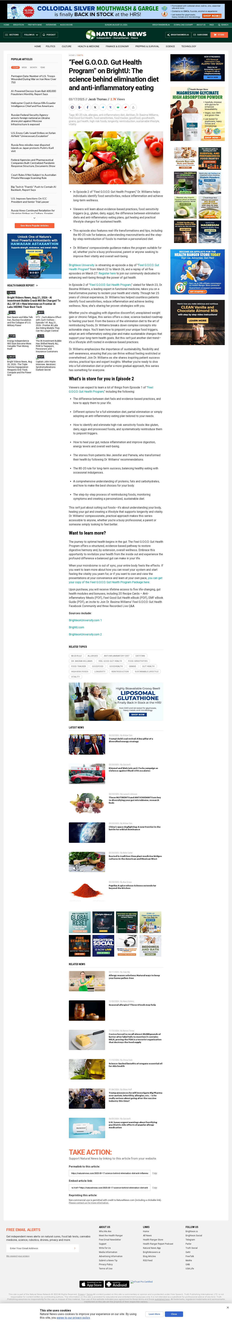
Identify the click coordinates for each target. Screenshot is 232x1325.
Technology (188, 46)
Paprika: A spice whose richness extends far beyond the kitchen (132, 887)
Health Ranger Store (153, 1239)
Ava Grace (127, 882)
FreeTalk (190, 1256)
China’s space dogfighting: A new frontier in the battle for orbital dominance (135, 828)
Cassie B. (127, 765)
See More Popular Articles (34, 225)
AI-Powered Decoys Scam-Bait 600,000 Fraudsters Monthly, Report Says (33, 92)
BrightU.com (76, 627)
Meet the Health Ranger (111, 1235)
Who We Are (105, 1231)
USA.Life (190, 1268)
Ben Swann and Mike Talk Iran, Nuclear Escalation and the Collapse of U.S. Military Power (20, 321)
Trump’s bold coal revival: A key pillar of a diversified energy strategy (131, 740)
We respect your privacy (17, 1256)
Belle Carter (128, 853)
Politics (50, 46)
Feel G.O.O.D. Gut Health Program (110, 285)
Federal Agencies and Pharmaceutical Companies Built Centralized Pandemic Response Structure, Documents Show (33, 163)
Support (102, 1244)
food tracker (121, 118)
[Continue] (75, 1248)
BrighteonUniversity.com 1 (85, 620)
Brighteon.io (192, 1231)
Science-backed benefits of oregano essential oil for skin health (135, 1065)
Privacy (81, 1294)
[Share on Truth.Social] (111, 107)
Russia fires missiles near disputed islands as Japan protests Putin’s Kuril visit (32, 148)
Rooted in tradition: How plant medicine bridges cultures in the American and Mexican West (135, 857)
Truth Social (192, 1248)
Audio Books (66, 25)
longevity (113, 121)
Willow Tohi (127, 735)
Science (170, 46)
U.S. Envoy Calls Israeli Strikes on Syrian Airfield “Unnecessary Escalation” (33, 134)
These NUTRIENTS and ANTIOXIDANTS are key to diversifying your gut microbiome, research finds (135, 800)
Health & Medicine (88, 46)
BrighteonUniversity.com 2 (85, 634)
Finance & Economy (117, 46)
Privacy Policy (106, 1264)
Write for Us (105, 1248)
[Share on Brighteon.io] (80, 107)
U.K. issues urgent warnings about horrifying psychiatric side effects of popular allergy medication (133, 1125)
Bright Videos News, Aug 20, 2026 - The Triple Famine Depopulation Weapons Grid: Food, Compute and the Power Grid (19, 368)
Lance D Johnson (130, 794)
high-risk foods (98, 121)
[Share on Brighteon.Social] (72, 107)
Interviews (51, 25)
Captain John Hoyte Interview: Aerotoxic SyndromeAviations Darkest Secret (46, 365)
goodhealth (148, 118)
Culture (66, 46)
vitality (72, 124)
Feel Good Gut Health (81, 118)
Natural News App (152, 1248)
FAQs (211, 25)
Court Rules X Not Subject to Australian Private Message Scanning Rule (33, 176)
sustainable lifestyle (147, 121)
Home (6, 25)
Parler (188, 1244)
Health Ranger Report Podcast (158, 1244)
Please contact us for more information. (89, 1203)
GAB (188, 1264)
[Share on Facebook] (88, 107)
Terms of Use (105, 1268)
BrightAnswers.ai (161, 25)
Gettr (188, 1252)
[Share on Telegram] (103, 107)
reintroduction (127, 121)
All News (147, 1235)
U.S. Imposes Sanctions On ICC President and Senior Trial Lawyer (30, 200)
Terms (89, 1294)
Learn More (154, 1314)
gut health (83, 121)
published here (162, 1299)
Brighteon (18, 25)
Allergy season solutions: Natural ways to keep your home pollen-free (134, 976)
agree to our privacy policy (73, 1317)
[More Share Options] (133, 107)
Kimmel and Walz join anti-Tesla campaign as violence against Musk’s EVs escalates (133, 769)
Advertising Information (111, 1256)
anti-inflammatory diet (112, 114)
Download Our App (183, 25)
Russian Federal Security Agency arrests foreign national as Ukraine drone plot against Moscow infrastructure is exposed (30, 119)
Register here (107, 273)
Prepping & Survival (147, 46)
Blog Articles (149, 1256)
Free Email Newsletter (110, 1239)
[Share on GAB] (118, 107)
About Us (201, 25)
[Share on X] (95, 107)
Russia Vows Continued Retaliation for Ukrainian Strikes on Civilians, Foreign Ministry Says (33, 213)
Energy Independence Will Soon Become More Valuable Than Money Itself (19, 345)
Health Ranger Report (20, 285)
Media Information (108, 1252)
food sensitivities (103, 118)
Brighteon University (81, 265)
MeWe (189, 1260)
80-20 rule (81, 114)
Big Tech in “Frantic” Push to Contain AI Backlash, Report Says (33, 188)
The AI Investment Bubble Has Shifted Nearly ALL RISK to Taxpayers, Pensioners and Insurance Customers (48, 346)
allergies (93, 114)
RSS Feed (147, 1260)
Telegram (190, 1239)
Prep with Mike (35, 25)
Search (224, 25)
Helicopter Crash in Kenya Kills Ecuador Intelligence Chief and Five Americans (33, 104)
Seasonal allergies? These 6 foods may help (132, 1004)
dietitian (130, 114)
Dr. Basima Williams (147, 114)
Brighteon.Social (194, 1235)
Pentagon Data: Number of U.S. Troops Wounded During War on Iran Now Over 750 (33, 79)
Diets (80, 55)
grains (72, 121)
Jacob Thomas (97, 99)
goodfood (134, 118)
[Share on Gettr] (126, 107)
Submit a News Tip (108, 1260)
